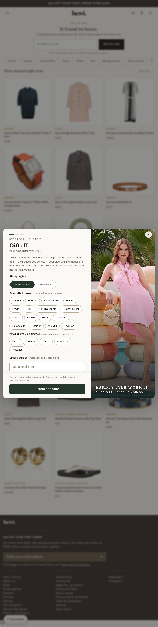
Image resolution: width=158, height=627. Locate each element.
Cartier (37, 326)
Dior (29, 309)
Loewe (31, 317)
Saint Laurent (71, 309)
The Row (69, 326)
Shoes (46, 341)
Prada (15, 309)
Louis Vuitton (51, 300)
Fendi (45, 317)
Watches (17, 349)
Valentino (61, 317)
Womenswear (22, 284)
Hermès (32, 300)
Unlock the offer (47, 389)
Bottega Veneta (47, 309)
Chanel (16, 300)
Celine (16, 317)
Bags (15, 341)
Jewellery (62, 341)
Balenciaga (19, 326)
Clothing (30, 341)
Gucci (69, 300)
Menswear (45, 284)
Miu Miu (52, 326)
